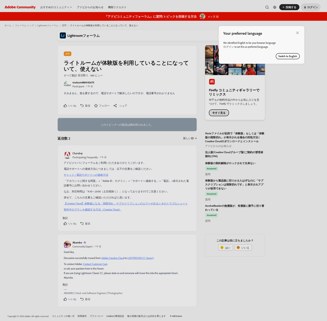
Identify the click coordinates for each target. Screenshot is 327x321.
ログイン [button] (228, 46)
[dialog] (261, 45)
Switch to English (287, 56)
